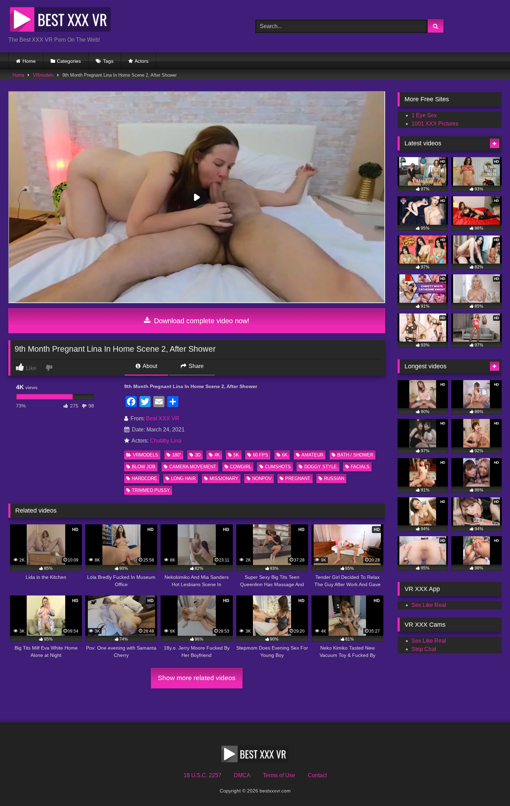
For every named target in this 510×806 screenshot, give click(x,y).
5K (236, 454)
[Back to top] (488, 785)
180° (176, 454)
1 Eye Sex (424, 115)
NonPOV (262, 478)
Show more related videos (197, 677)
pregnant (297, 478)
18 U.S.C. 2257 (202, 775)
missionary (224, 478)
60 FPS (260, 454)
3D (198, 454)
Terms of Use (279, 775)
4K (217, 454)
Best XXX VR (162, 418)
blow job (143, 466)
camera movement (192, 466)
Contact (317, 775)
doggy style (320, 466)
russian (334, 478)
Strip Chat (423, 649)
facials (360, 466)
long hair (183, 478)
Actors (141, 61)
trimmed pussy (151, 490)
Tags (108, 61)
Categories (69, 61)
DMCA (242, 775)
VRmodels (43, 75)
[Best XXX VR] (60, 21)
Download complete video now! (200, 321)
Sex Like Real (428, 605)
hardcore (144, 478)
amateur (312, 454)
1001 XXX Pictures (434, 124)
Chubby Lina (165, 441)
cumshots (278, 466)
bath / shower (355, 454)
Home (29, 61)
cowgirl (240, 466)
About (149, 366)
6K (285, 454)
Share (195, 366)
